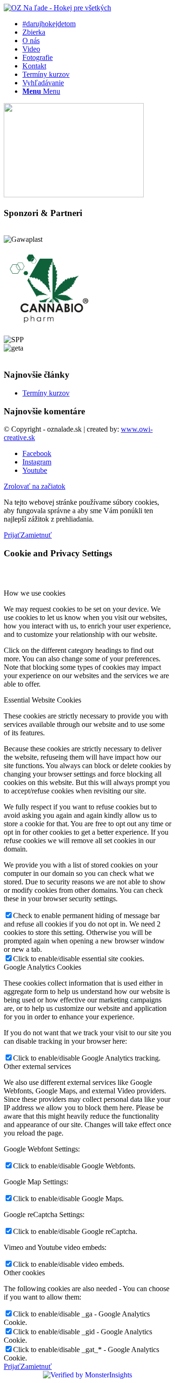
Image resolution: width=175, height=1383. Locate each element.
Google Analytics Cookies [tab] (42, 967)
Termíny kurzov (46, 393)
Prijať (12, 535)
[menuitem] (96, 24)
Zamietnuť (36, 535)
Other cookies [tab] (24, 1273)
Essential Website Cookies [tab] (42, 700)
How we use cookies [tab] (34, 593)
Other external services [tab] (37, 1066)
